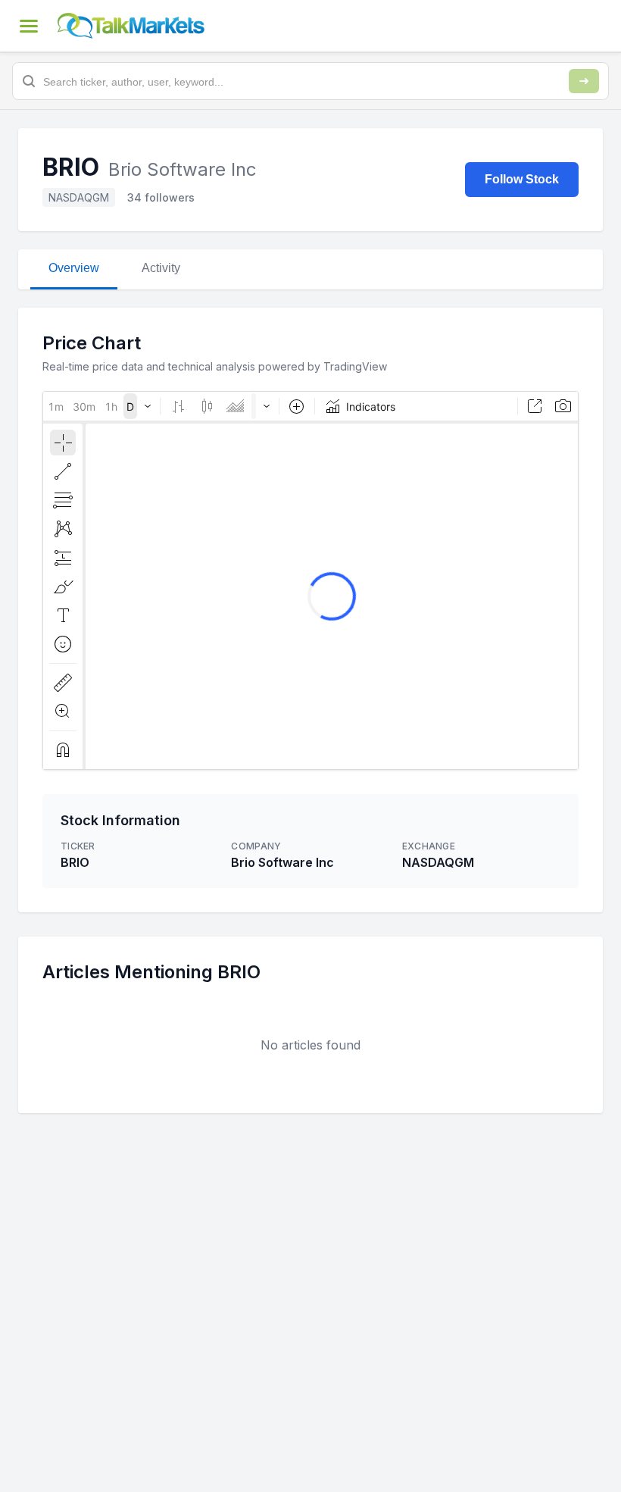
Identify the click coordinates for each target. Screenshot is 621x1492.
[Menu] (28, 25)
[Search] (584, 81)
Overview (73, 267)
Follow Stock (522, 179)
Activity (161, 267)
